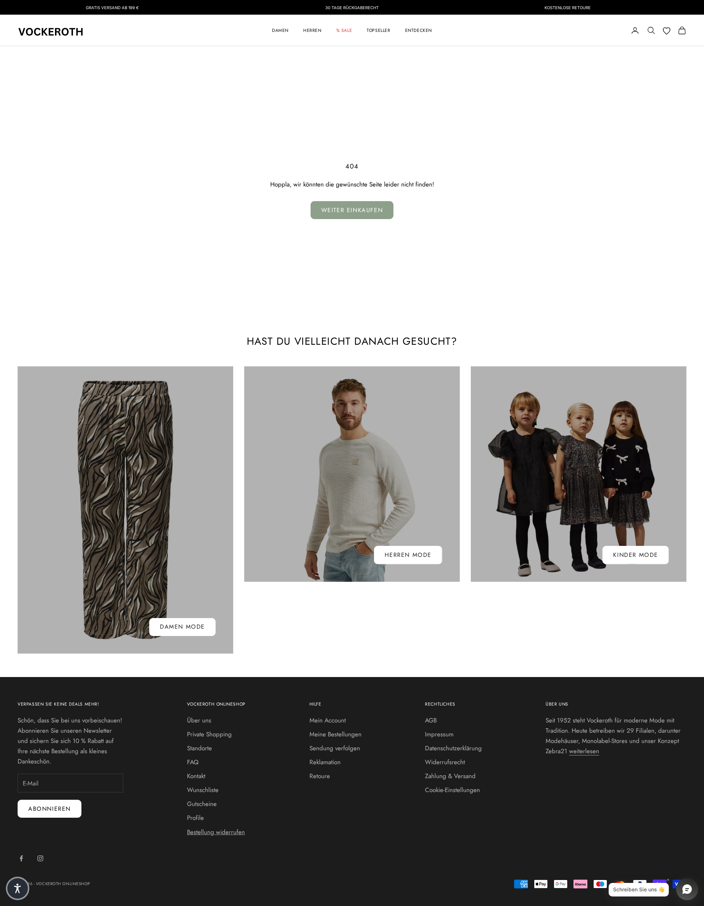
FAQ (192, 762)
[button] (17, 888)
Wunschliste (203, 789)
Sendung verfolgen (334, 748)
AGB (431, 720)
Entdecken (418, 30)
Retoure (319, 776)
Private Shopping (209, 734)
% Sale (344, 30)
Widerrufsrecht (445, 762)
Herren (312, 30)
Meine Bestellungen (335, 734)
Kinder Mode (635, 555)
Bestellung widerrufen (216, 832)
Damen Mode (182, 626)
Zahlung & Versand (450, 776)
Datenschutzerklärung (453, 748)
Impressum (439, 734)
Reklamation (325, 762)
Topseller (378, 30)
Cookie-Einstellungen (452, 789)
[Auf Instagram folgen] (40, 858)
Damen (280, 30)
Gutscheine (202, 803)
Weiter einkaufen (352, 210)
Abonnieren (49, 809)
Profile (195, 817)
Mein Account (327, 720)
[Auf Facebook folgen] (21, 858)
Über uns (199, 720)
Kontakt (196, 776)
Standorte (199, 748)
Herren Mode (408, 555)
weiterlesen (584, 751)
